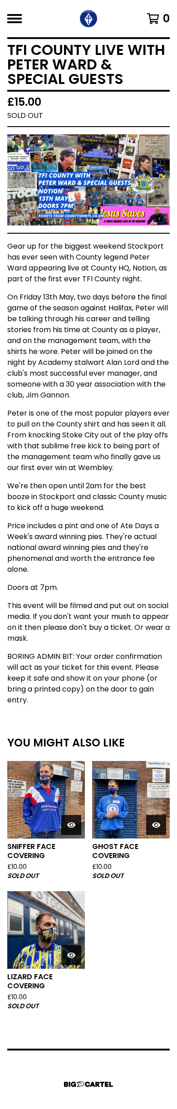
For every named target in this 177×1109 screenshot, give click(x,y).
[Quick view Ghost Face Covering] (156, 825)
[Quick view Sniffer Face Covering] (71, 825)
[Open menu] (14, 18)
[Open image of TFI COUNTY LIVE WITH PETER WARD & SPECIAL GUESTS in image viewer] (88, 180)
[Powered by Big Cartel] (88, 1084)
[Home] (88, 18)
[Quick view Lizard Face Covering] (71, 955)
